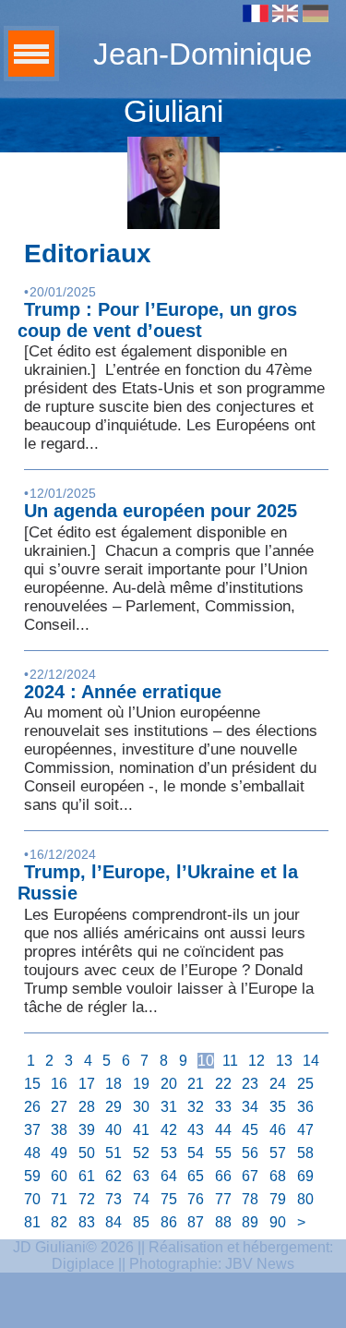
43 (195, 1130)
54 (195, 1153)
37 (32, 1130)
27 (59, 1107)
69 (305, 1176)
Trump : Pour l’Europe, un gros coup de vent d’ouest (157, 320)
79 (277, 1199)
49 (59, 1153)
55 (223, 1153)
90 (277, 1222)
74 (141, 1199)
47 (305, 1130)
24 (277, 1084)
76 (195, 1199)
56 (250, 1153)
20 (169, 1084)
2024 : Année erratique (122, 692)
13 (284, 1060)
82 (59, 1222)
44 (223, 1130)
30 (141, 1107)
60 (59, 1176)
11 (230, 1060)
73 (113, 1199)
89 (250, 1222)
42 (169, 1130)
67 (250, 1176)
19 (141, 1084)
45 (250, 1130)
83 (86, 1222)
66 (223, 1176)
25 (305, 1084)
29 (113, 1107)
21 (195, 1084)
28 (86, 1107)
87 (195, 1222)
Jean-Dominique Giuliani (202, 82)
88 (223, 1222)
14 (311, 1060)
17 (86, 1084)
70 (32, 1199)
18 (113, 1084)
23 (250, 1084)
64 (169, 1176)
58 (305, 1153)
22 (223, 1084)
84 (113, 1222)
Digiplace (83, 1264)
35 (277, 1107)
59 (32, 1176)
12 (256, 1060)
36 (305, 1107)
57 (277, 1153)
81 (32, 1222)
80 (305, 1199)
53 (169, 1153)
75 (169, 1199)
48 (32, 1153)
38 (59, 1130)
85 (141, 1222)
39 (86, 1130)
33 (223, 1107)
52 (141, 1153)
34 (250, 1107)
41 (141, 1130)
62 (113, 1176)
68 (277, 1176)
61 (86, 1176)
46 (277, 1130)
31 (169, 1107)
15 (32, 1084)
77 (223, 1199)
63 (141, 1176)
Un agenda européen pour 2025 (160, 511)
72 (86, 1199)
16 (59, 1084)
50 (86, 1153)
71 (59, 1199)
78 (250, 1199)
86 (169, 1222)
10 (205, 1060)
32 (195, 1107)
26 (32, 1107)
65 (195, 1176)
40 (113, 1130)
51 (113, 1153)
